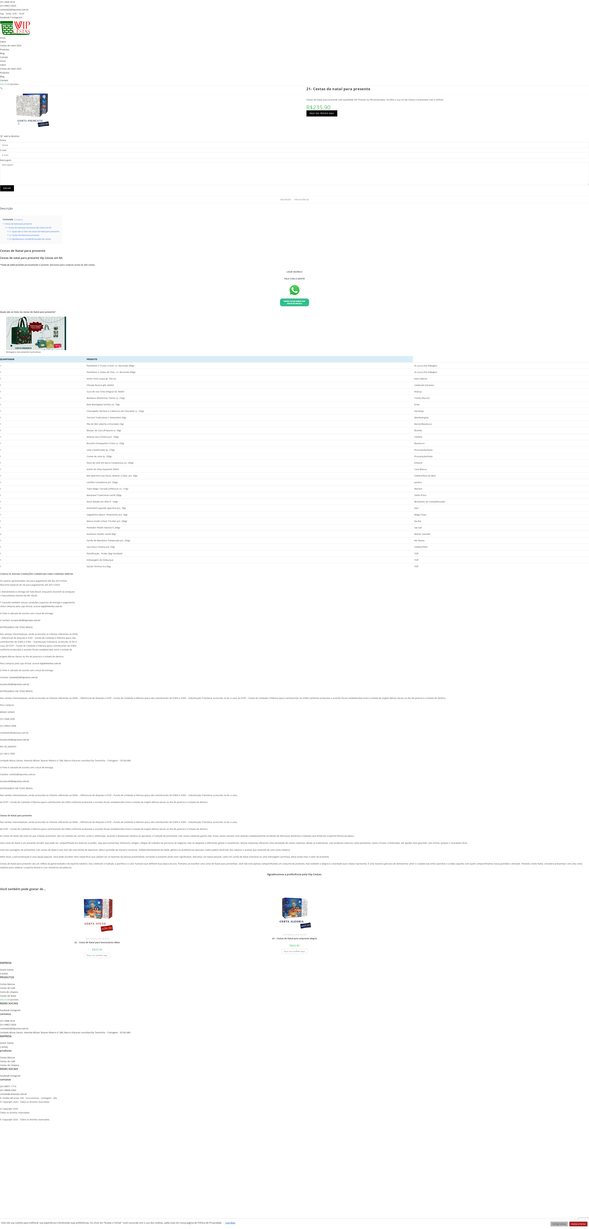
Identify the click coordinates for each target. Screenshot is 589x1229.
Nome (3, 140)
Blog (2, 53)
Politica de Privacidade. (209, 1222)
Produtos (4, 49)
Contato (4, 57)
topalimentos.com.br (51, 606)
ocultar (18, 219)
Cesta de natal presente (12, 264)
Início (3, 37)
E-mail (3, 150)
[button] (1, 88)
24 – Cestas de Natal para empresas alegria (294, 938)
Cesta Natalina (91, 938)
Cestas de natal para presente (19, 258)
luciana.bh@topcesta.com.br (25, 620)
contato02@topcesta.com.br (23, 677)
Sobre (3, 41)
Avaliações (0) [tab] (301, 199)
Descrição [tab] (285, 199)
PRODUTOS (7, 977)
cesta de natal (103, 938)
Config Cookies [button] (559, 1224)
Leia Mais (230, 1222)
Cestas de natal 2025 (10, 45)
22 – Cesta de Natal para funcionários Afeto (97, 942)
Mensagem (5, 160)
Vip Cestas (314, 874)
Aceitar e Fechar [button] (578, 1224)
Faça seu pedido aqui (322, 113)
